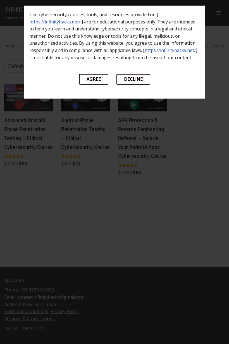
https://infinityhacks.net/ (54, 22)
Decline (133, 79)
